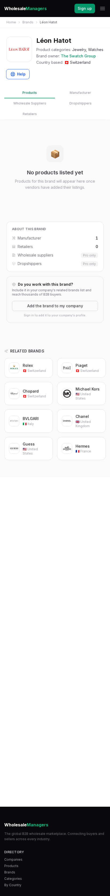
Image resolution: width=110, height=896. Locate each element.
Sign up (85, 8)
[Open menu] (102, 8)
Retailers (30, 114)
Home (11, 22)
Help (21, 74)
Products (29, 93)
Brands (27, 22)
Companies (13, 859)
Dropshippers (80, 103)
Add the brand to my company (55, 306)
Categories (13, 879)
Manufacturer (80, 93)
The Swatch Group (78, 56)
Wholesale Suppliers (29, 103)
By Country (12, 885)
